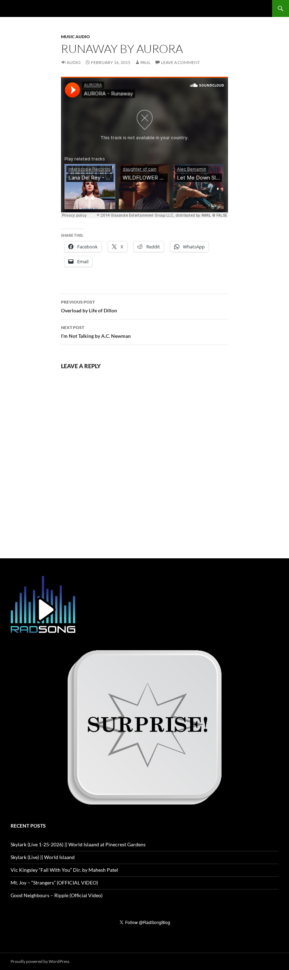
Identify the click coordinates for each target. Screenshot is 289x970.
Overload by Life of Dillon (89, 306)
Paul (145, 62)
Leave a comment (180, 62)
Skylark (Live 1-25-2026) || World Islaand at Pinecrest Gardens (78, 844)
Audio (74, 62)
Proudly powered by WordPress (40, 961)
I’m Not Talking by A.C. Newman (96, 332)
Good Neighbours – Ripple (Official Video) (57, 895)
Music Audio (75, 36)
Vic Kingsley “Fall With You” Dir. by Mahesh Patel (64, 870)
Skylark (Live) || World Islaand (43, 857)
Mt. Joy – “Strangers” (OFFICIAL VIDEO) (54, 883)
